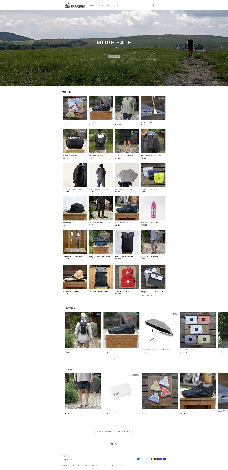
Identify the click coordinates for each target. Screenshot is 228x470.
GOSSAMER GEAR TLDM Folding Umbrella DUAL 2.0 (156, 350)
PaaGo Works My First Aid (122, 291)
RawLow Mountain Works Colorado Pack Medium (100, 256)
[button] (93, 5)
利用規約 (122, 465)
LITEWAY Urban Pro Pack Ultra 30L (124, 256)
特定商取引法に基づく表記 (96, 465)
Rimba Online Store (71, 465)
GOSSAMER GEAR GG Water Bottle (72, 256)
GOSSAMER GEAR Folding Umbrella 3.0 (125, 189)
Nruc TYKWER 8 (69, 350)
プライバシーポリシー (83, 465)
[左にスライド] (110, 360)
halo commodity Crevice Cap (70, 222)
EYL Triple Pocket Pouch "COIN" (150, 411)
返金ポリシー (107, 465)
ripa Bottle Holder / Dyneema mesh (151, 155)
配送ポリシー (115, 465)
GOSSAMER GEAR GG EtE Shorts (124, 155)
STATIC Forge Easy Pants (96, 222)
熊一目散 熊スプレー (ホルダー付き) (151, 222)
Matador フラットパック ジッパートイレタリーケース (153, 291)
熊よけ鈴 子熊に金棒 (147, 122)
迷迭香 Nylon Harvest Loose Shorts (151, 256)
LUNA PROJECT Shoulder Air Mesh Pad (73, 189)
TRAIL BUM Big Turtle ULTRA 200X (98, 291)
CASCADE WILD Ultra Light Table (112, 411)
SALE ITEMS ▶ (114, 56)
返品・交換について (124, 432)
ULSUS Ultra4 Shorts (71, 411)
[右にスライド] (118, 360)
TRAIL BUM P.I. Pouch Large (149, 189)
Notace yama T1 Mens (95, 122)
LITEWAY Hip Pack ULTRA (70, 155)
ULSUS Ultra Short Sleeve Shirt (123, 122)
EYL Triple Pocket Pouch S (70, 122)
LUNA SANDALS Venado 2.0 (70, 291)
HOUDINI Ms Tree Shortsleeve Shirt (99, 189)
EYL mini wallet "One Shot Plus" (188, 350)
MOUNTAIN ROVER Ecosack (96, 155)
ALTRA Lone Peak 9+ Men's (122, 222)
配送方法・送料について (105, 432)
